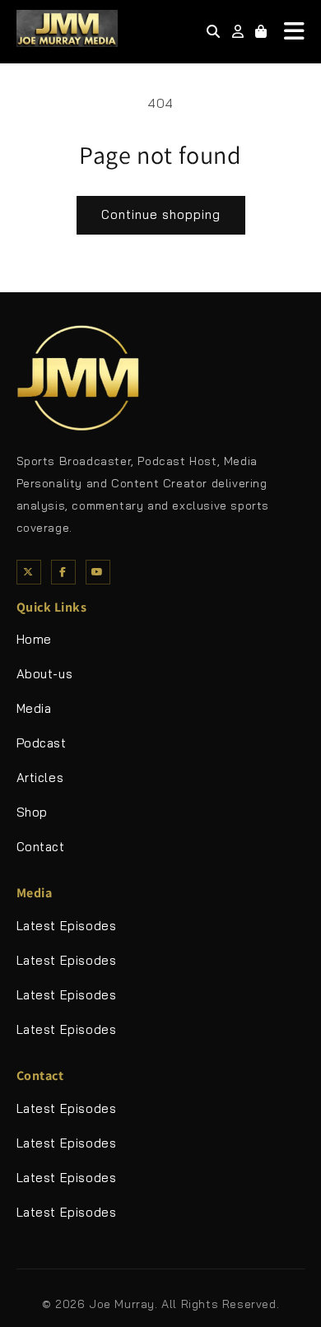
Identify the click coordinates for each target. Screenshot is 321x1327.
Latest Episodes (66, 926)
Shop (32, 812)
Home (34, 639)
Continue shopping (161, 214)
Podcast (41, 743)
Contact (40, 846)
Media (34, 708)
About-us (44, 674)
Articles (40, 777)
